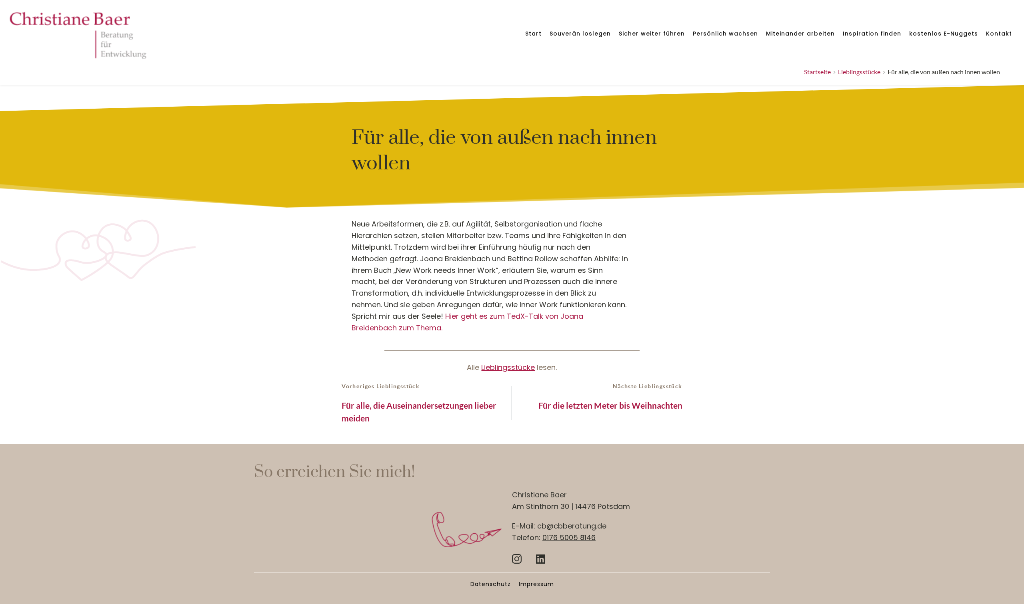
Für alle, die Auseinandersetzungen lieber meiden (419, 411)
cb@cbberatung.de (571, 526)
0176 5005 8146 (569, 537)
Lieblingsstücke (508, 367)
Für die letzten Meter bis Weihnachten (610, 405)
